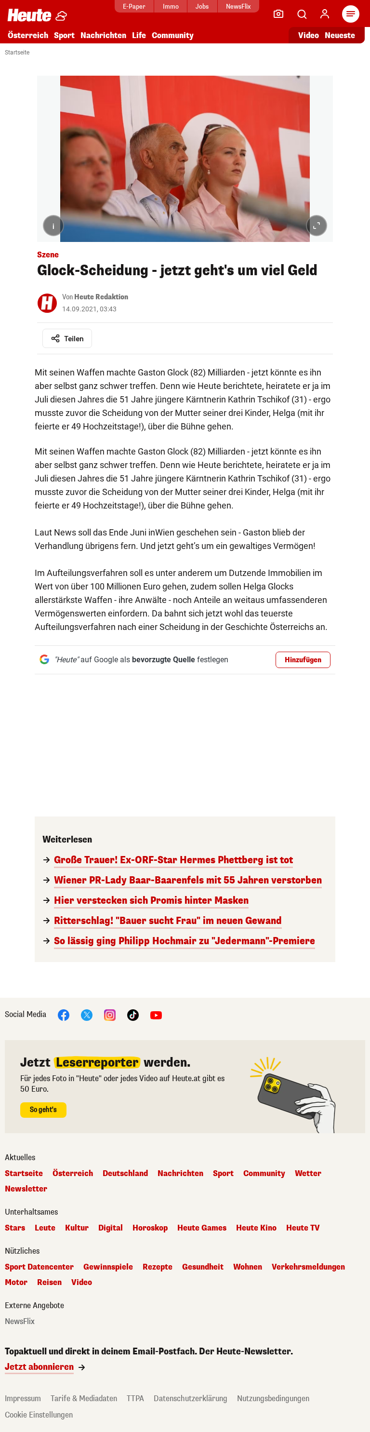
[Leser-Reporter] (278, 14)
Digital (110, 1228)
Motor (16, 1282)
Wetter (308, 1173)
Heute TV (303, 1228)
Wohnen (247, 1267)
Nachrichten (180, 1173)
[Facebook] (63, 1015)
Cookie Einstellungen (39, 1415)
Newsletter (26, 1189)
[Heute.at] (29, 14)
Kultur (77, 1228)
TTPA (135, 1398)
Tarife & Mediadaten (84, 1398)
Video (308, 35)
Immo (171, 6)
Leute (45, 1228)
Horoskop (150, 1228)
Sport (64, 35)
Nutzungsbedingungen (273, 1398)
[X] (86, 1015)
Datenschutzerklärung (190, 1398)
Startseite (17, 52)
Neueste (340, 35)
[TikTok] (133, 1015)
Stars (15, 1228)
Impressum (23, 1398)
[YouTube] (156, 1015)
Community (173, 35)
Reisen (49, 1282)
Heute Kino (256, 1228)
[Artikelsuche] (301, 14)
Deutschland (125, 1173)
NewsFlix (238, 6)
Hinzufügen (303, 660)
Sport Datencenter (39, 1267)
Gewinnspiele (108, 1267)
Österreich (28, 35)
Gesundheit (203, 1267)
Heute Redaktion (101, 297)
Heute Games (201, 1228)
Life (139, 35)
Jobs (202, 6)
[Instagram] (110, 1015)
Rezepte (157, 1267)
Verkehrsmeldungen (308, 1267)
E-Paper (134, 6)
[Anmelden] (324, 14)
